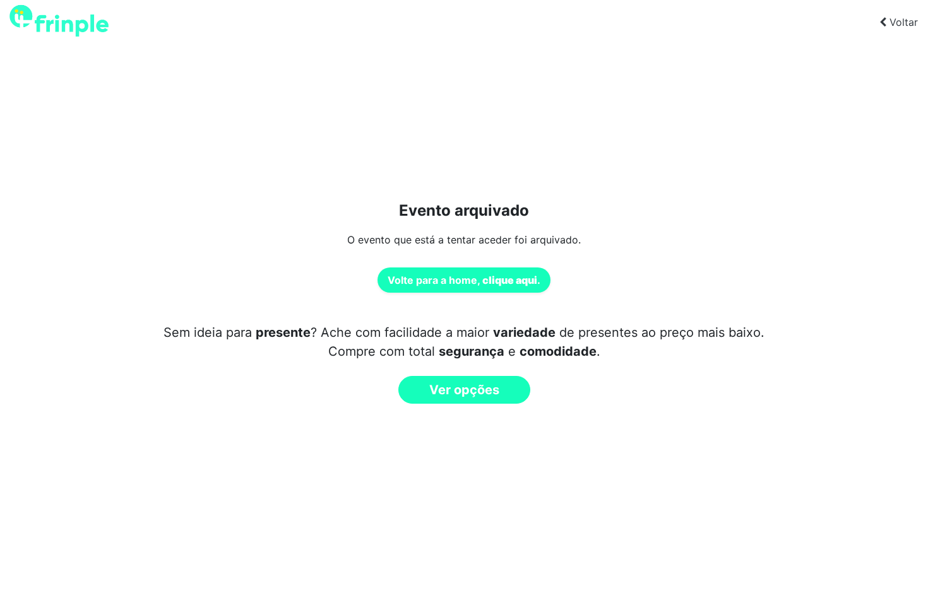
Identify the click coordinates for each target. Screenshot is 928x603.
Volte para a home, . (464, 280)
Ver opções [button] (464, 389)
